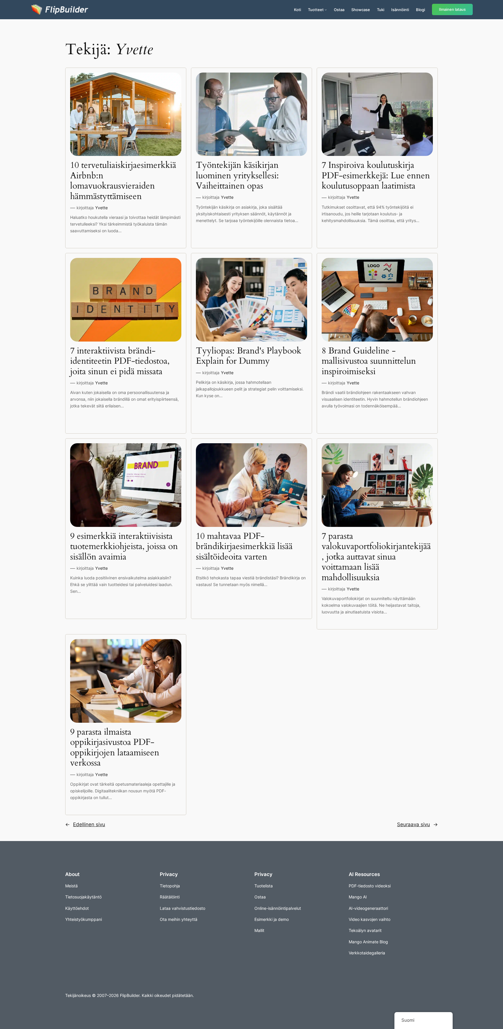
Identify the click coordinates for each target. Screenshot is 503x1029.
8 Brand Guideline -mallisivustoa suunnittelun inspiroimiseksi (369, 361)
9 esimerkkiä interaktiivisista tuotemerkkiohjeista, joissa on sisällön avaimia (124, 546)
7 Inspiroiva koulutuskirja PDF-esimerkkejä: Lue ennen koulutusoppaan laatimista (376, 175)
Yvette (101, 207)
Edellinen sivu (85, 824)
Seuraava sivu (417, 824)
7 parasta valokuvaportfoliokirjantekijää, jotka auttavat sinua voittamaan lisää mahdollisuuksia (376, 557)
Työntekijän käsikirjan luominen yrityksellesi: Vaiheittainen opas (237, 175)
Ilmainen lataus (452, 9)
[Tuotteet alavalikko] (326, 9)
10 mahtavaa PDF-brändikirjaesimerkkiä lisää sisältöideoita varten (244, 546)
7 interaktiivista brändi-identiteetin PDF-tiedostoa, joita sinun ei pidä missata (120, 361)
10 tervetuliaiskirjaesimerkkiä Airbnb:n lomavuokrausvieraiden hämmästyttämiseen (123, 181)
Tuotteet (316, 9)
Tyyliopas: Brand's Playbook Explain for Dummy (248, 356)
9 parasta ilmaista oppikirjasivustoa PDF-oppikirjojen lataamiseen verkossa (114, 747)
